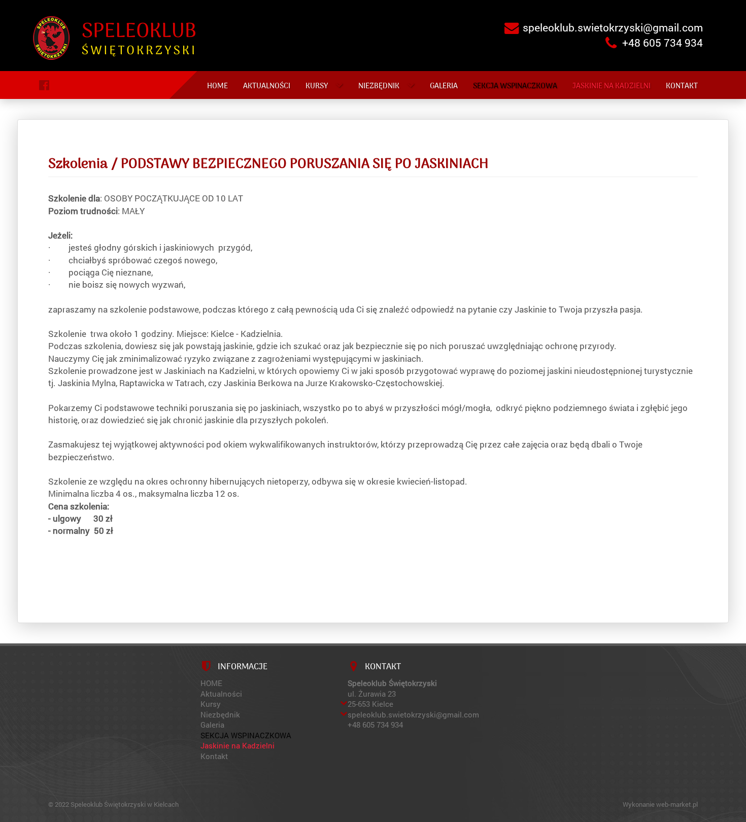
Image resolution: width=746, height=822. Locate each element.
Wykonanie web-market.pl (660, 804)
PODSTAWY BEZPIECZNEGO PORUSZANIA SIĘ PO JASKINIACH (304, 164)
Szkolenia (78, 164)
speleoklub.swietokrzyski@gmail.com (613, 27)
